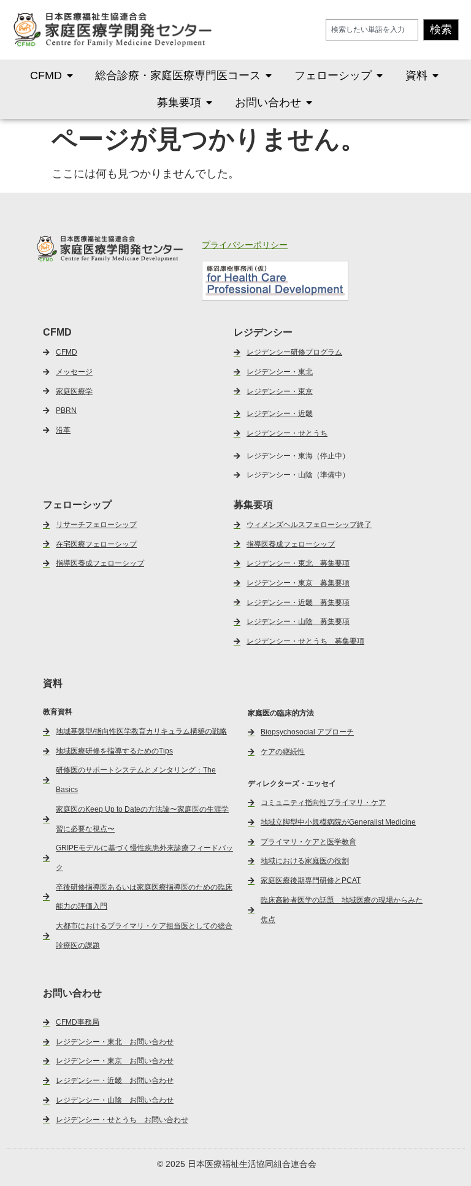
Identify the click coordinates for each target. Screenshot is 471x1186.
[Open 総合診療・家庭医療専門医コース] (269, 75)
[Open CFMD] (70, 75)
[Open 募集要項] (209, 102)
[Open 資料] (435, 75)
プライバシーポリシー (245, 245)
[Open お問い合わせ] (309, 102)
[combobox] (372, 29)
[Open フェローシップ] (380, 75)
